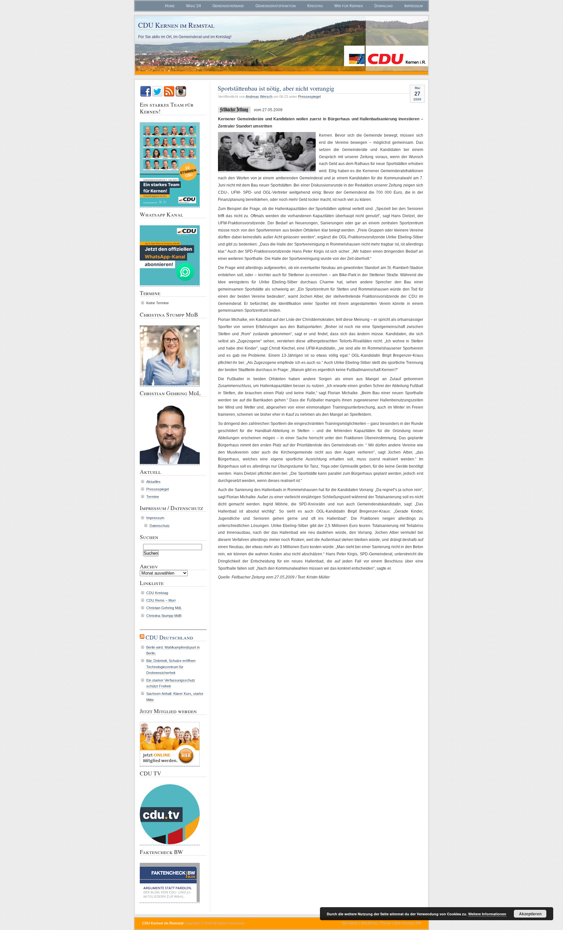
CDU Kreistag (157, 593)
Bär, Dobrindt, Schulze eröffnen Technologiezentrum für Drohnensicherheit (170, 666)
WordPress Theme (376, 923)
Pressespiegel (309, 96)
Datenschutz (160, 526)
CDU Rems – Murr (161, 600)
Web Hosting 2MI (407, 923)
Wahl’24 (193, 6)
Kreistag (315, 6)
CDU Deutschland (169, 637)
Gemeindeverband (228, 6)
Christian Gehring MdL (164, 608)
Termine (152, 497)
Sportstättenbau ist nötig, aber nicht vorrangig (276, 88)
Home (170, 6)
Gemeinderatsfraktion (275, 6)
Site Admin (350, 923)
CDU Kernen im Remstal (176, 25)
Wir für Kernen (348, 6)
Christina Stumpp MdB (163, 616)
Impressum (413, 6)
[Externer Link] (170, 844)
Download (383, 6)
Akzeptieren (530, 914)
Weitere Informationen (487, 913)
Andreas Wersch (259, 96)
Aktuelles (153, 482)
